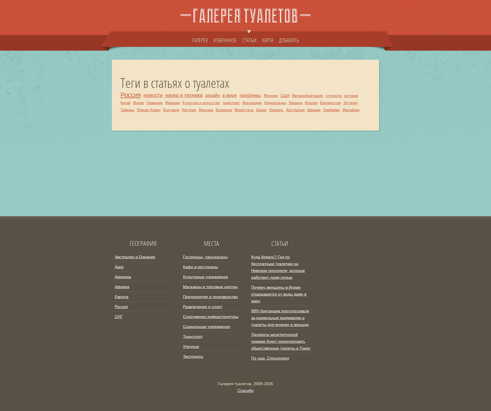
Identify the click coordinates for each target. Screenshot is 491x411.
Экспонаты (193, 356)
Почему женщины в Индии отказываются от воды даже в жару (278, 294)
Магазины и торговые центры (210, 286)
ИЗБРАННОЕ (225, 40)
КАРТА (267, 40)
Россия (130, 94)
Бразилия (224, 110)
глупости (334, 95)
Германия (154, 103)
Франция (172, 103)
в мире (229, 95)
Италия (311, 103)
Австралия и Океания (135, 257)
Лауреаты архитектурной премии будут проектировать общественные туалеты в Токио (280, 341)
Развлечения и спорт (202, 306)
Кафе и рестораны (200, 267)
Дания (261, 110)
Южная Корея (149, 110)
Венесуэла (244, 110)
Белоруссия (330, 103)
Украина (295, 103)
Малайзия (350, 110)
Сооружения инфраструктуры (210, 316)
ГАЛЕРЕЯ (200, 40)
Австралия (295, 110)
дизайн (212, 95)
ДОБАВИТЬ (289, 40)
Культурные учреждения (205, 276)
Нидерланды (275, 103)
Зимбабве (331, 110)
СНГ (119, 316)
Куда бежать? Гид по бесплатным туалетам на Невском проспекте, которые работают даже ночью (278, 267)
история (351, 96)
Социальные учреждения (206, 326)
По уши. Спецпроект (270, 358)
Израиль (276, 110)
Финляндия (252, 103)
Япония (271, 95)
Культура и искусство (201, 103)
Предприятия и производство (210, 296)
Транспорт (193, 336)
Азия (119, 267)
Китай (125, 103)
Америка (123, 276)
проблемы (250, 95)
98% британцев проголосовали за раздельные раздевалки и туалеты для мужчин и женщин (280, 318)
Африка (122, 286)
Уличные (191, 346)
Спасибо (246, 390)
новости (153, 95)
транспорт (231, 103)
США (285, 95)
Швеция (314, 110)
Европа (121, 296)
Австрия (189, 110)
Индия (138, 103)
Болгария (171, 110)
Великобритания (307, 95)
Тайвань (127, 110)
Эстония (350, 103)
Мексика (206, 110)
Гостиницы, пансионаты (205, 257)
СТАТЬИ (249, 40)
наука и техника (184, 95)
